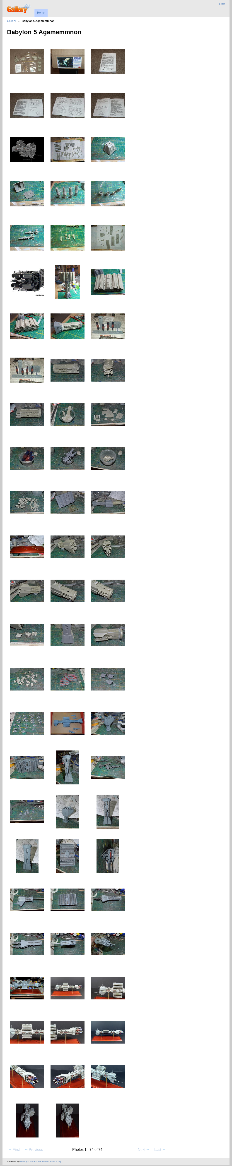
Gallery (11, 20)
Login (222, 3)
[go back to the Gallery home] (19, 7)
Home (41, 12)
